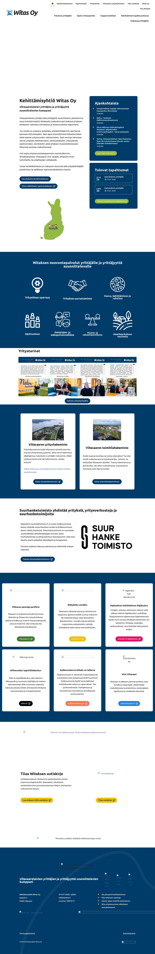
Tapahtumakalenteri (65, 3)
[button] (146, 3)
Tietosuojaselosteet (27, 933)
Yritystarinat (95, 3)
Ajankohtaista (81, 3)
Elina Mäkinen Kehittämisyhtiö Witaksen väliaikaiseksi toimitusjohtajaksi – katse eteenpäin (113, 129)
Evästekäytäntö (129, 933)
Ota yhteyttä (145, 8)
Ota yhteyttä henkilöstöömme (113, 894)
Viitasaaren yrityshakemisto (113, 3)
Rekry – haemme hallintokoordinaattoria (107, 119)
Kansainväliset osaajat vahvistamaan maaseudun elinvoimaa (113, 109)
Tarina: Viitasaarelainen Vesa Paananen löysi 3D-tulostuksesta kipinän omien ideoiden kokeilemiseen (114, 141)
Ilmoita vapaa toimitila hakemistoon (116, 901)
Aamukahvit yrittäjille (114, 176)
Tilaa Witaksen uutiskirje (111, 897)
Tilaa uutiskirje (133, 3)
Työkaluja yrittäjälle (139, 20)
